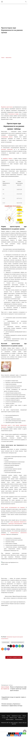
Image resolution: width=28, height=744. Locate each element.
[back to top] (24, 731)
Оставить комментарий (14, 657)
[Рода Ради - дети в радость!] (14, 1)
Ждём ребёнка (8, 57)
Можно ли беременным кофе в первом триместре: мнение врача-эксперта (18, 688)
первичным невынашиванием (15, 523)
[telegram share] (5, 649)
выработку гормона (7, 158)
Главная (2, 57)
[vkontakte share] (22, 646)
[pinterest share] (13, 646)
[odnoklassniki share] (2, 649)
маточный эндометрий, (7, 149)
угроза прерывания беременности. (18, 521)
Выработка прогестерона (7, 107)
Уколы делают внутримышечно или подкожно (13, 507)
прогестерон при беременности (17, 642)
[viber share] (8, 649)
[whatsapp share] (19, 646)
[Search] (25, 2)
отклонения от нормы (13, 114)
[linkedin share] (16, 646)
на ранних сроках (5, 642)
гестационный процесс (7, 136)
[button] (9, 733)
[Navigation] (1, 1)
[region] (14, 45)
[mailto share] (10, 646)
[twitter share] (8, 646)
